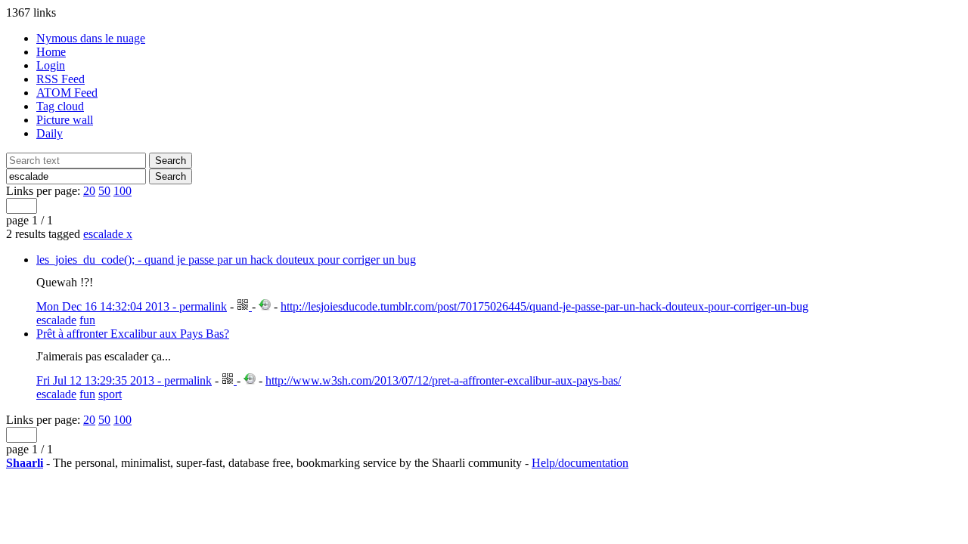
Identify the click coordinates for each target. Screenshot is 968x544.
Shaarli (24, 462)
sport (110, 394)
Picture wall (64, 119)
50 (104, 190)
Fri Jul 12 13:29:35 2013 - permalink (124, 380)
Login (50, 65)
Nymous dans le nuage (90, 38)
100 (122, 190)
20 (89, 190)
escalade (107, 233)
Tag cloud (60, 106)
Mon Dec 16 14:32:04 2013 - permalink (131, 306)
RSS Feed (60, 79)
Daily (49, 133)
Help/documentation (580, 462)
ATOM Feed (67, 92)
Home (51, 51)
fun (87, 320)
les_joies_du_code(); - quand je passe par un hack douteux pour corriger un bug (226, 259)
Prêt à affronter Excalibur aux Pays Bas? (132, 333)
